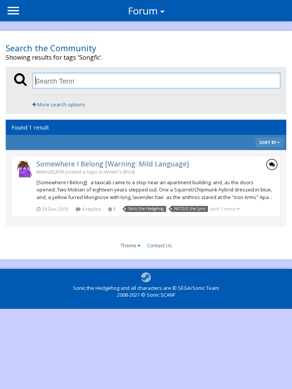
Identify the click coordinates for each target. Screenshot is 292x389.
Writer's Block (119, 171)
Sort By (268, 142)
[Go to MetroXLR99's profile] (24, 169)
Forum (143, 10)
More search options (60, 104)
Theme (129, 245)
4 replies (91, 209)
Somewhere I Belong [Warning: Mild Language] (112, 163)
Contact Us (159, 245)
